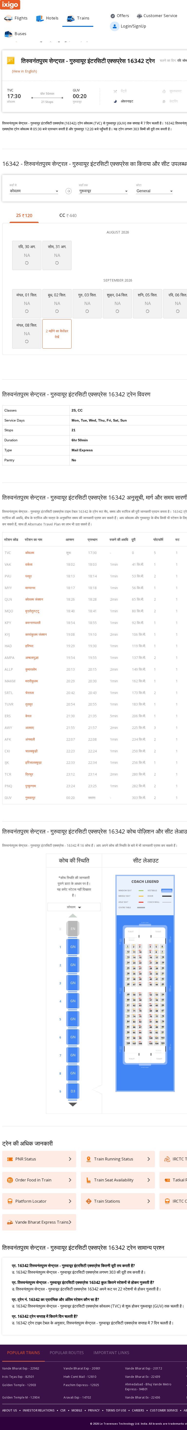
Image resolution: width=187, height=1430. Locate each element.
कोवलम (29, 552)
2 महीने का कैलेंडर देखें (57, 334)
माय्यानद (30, 587)
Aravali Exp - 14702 (77, 1397)
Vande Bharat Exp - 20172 (143, 1368)
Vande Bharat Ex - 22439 (142, 1377)
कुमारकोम (31, 669)
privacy (94, 1410)
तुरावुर (29, 704)
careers (138, 1410)
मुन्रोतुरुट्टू (32, 611)
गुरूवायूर (30, 797)
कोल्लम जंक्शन (34, 599)
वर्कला (28, 564)
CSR (63, 1410)
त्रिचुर (29, 774)
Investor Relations (38, 1410)
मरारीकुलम (31, 681)
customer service (164, 1410)
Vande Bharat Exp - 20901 (82, 1368)
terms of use (116, 1410)
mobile (77, 1410)
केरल (28, 716)
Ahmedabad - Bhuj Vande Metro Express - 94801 (148, 1386)
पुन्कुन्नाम (30, 786)
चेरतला (29, 692)
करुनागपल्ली (32, 622)
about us (9, 1410)
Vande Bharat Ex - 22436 (142, 1397)
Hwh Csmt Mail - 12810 (80, 1377)
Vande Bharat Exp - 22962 (20, 1368)
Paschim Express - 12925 (81, 1385)
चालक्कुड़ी (31, 751)
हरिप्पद (29, 646)
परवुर (28, 576)
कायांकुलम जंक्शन (36, 634)
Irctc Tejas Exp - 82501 (18, 1377)
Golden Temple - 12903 (19, 1385)
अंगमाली (30, 739)
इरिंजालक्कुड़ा (33, 762)
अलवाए (29, 727)
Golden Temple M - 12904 (20, 1397)
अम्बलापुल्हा (31, 657)
